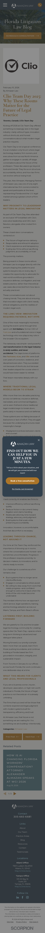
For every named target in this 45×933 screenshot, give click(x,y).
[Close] (38, 440)
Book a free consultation (22, 480)
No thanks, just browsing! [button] (22, 489)
